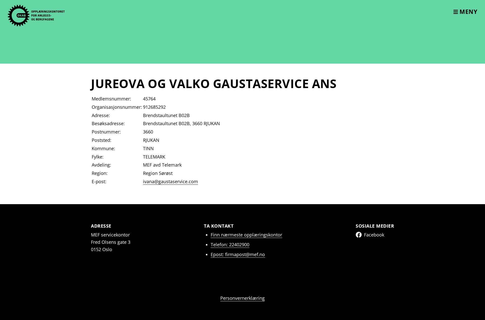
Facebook (374, 235)
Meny (467, 12)
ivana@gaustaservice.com (170, 181)
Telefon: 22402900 (230, 245)
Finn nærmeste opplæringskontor (246, 235)
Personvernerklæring (242, 298)
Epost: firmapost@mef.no (238, 254)
